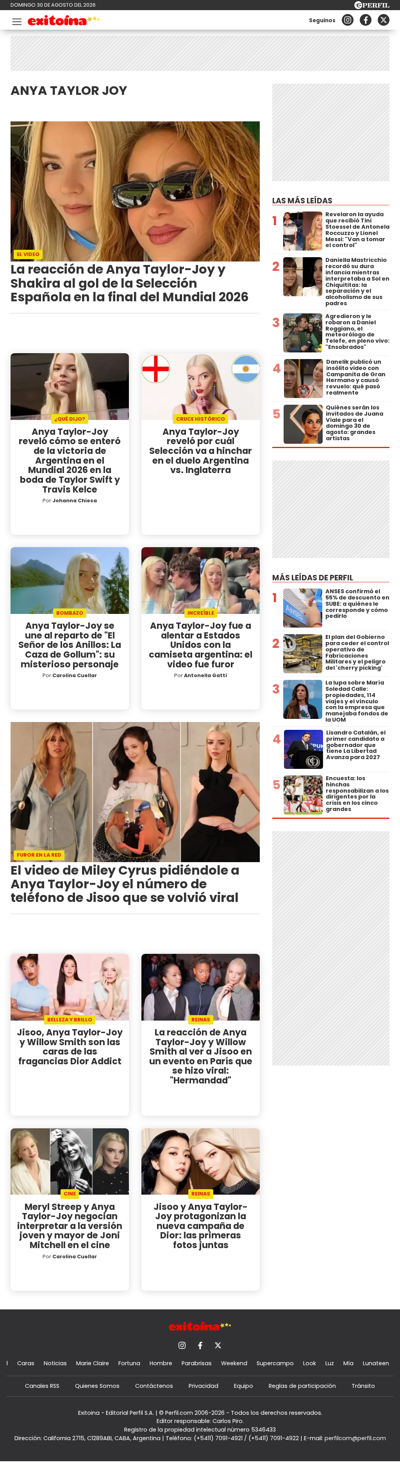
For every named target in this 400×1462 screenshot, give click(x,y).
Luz (329, 1363)
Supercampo (275, 1363)
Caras (25, 1363)
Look (309, 1363)
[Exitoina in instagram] (348, 20)
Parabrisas (197, 1363)
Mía (348, 1363)
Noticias (55, 1363)
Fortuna (129, 1363)
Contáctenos (154, 1386)
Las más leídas (302, 201)
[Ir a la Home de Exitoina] (64, 21)
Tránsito (363, 1386)
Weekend (234, 1363)
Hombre (161, 1363)
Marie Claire (92, 1363)
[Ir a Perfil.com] (371, 6)
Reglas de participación (302, 1386)
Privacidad (203, 1386)
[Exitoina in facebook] (365, 20)
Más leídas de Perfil (312, 578)
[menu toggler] (16, 20)
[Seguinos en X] (383, 20)
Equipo (243, 1386)
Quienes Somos (97, 1386)
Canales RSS (42, 1386)
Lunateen (376, 1363)
